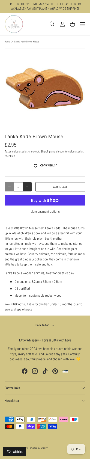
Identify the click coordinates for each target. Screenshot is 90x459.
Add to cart (60, 187)
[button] (72, 24)
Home (7, 41)
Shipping (46, 151)
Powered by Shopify (38, 447)
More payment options (45, 211)
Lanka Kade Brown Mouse (26, 41)
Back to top (43, 325)
